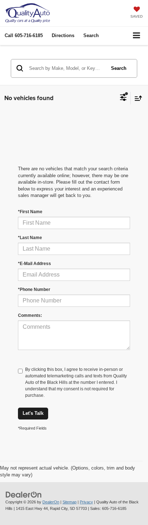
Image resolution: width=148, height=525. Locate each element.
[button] (23, 35)
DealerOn (50, 502)
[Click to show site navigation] (136, 36)
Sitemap (70, 502)
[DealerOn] (23, 494)
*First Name (30, 211)
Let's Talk (33, 413)
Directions (63, 35)
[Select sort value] (136, 98)
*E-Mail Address (34, 263)
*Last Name (30, 237)
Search (118, 68)
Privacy (86, 502)
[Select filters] (123, 98)
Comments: (30, 315)
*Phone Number (34, 289)
